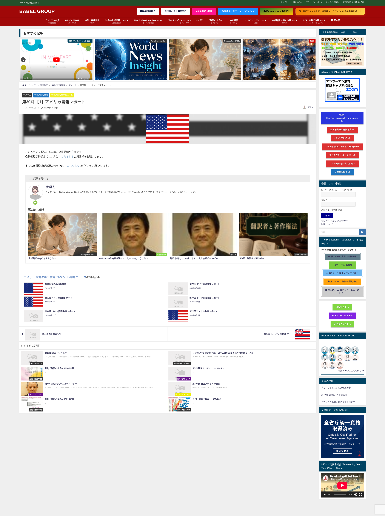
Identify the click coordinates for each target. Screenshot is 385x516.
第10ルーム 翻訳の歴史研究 (343, 281)
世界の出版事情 (41, 95)
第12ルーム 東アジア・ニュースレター (343, 291)
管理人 (310, 107)
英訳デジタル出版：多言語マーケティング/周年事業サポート (332, 11)
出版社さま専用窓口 (176, 11)
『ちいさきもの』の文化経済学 (338, 388)
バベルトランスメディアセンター (341, 147)
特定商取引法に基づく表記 (353, 2)
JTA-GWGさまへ (342, 324)
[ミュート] (355, 494)
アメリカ (27, 95)
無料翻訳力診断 (205, 11)
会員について (327, 224)
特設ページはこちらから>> (351, 371)
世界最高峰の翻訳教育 (341, 130)
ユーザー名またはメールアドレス (336, 190)
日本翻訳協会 (341, 172)
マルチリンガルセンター (341, 155)
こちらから (67, 156)
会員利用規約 (333, 2)
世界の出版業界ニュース (62, 95)
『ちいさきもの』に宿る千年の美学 (338, 402)
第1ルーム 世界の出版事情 (344, 256)
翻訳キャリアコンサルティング (239, 11)
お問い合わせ (297, 2)
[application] (342, 485)
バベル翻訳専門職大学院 (341, 164)
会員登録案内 (149, 11)
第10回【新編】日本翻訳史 (334, 395)
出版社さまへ (342, 307)
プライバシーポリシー (315, 2)
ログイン (284, 2)
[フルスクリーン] (360, 494)
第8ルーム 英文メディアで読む (343, 273)
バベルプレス (341, 138)
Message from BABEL (278, 11)
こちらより (73, 165)
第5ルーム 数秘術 (343, 265)
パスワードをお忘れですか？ (334, 221)
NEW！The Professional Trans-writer (342, 116)
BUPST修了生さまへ (342, 315)
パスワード (326, 200)
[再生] (324, 494)
